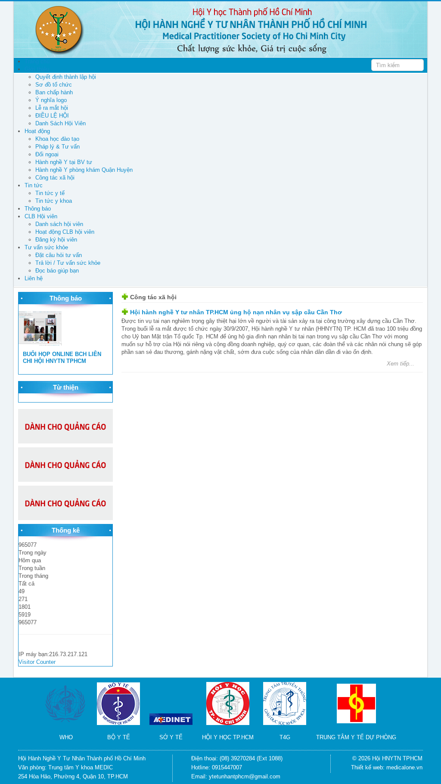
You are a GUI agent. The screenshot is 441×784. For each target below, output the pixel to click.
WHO (66, 737)
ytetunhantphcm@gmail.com (244, 776)
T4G (285, 737)
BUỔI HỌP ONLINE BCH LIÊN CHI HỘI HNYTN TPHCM (62, 357)
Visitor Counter (37, 662)
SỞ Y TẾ (171, 737)
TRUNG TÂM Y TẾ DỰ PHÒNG (356, 737)
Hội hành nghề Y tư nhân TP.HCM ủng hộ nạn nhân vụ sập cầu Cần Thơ (236, 312)
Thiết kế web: (368, 767)
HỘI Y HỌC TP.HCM (228, 737)
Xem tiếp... (400, 363)
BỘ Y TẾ (118, 737)
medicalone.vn (404, 767)
